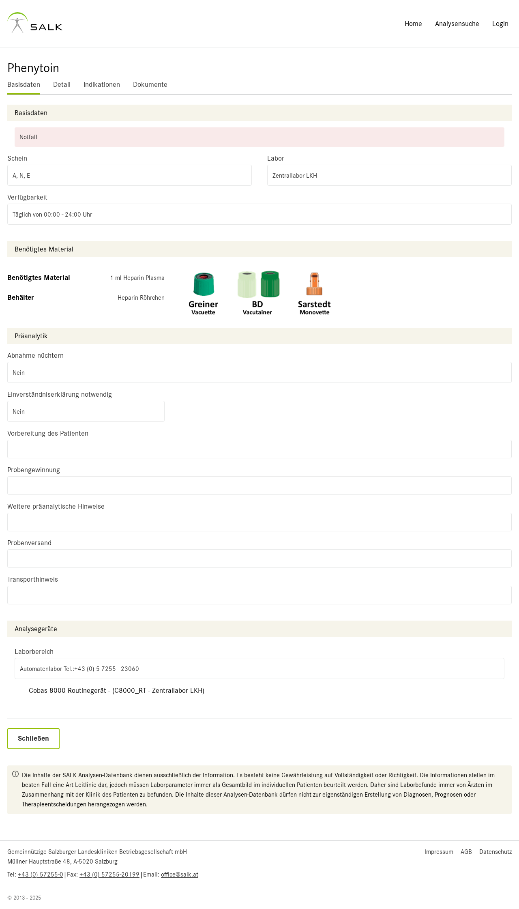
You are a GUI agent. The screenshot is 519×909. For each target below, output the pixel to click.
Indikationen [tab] (102, 84)
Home (413, 23)
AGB (466, 851)
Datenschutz (495, 851)
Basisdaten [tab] (23, 84)
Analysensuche (457, 23)
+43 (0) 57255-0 (40, 874)
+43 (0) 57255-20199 (109, 874)
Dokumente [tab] (150, 84)
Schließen (33, 738)
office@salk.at (179, 874)
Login (500, 23)
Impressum (439, 851)
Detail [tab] (62, 84)
